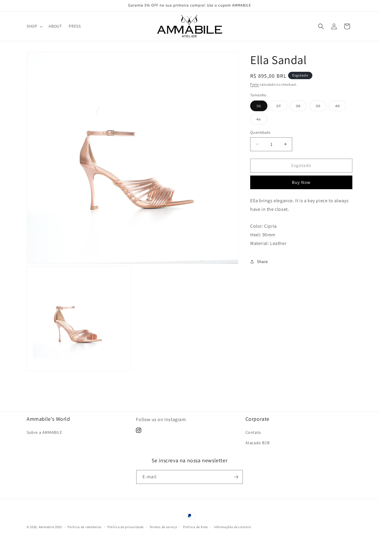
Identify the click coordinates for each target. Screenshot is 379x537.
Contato (253, 432)
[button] (34, 26)
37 (281, 107)
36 (261, 107)
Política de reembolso (85, 527)
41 (261, 120)
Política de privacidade (125, 527)
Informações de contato (232, 527)
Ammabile (46, 527)
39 (321, 107)
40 (340, 107)
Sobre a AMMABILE (44, 432)
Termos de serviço (163, 527)
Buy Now (301, 182)
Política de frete (195, 527)
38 (301, 107)
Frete (254, 84)
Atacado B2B (257, 442)
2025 (58, 527)
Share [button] (262, 261)
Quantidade (260, 132)
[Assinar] (236, 477)
